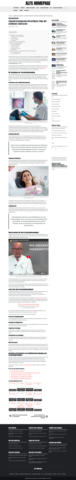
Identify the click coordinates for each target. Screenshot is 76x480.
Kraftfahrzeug (16, 7)
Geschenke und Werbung (44, 7)
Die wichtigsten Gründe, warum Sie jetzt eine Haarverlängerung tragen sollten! (25, 372)
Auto (52, 96)
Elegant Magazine (43, 478)
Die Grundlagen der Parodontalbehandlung (16, 35)
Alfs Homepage (38, 3)
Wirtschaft (15, 10)
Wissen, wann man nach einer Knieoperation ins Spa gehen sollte (61, 82)
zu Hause (32, 310)
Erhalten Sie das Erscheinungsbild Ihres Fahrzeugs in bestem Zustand (61, 24)
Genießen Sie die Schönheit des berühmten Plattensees (18, 455)
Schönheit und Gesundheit (30, 7)
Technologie (22, 7)
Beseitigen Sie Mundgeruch (16, 45)
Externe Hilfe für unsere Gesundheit (17, 370)
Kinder (38, 7)
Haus (51, 7)
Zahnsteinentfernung (39, 297)
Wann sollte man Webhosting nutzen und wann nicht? (61, 59)
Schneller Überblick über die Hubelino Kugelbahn (37, 448)
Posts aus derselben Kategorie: (16, 52)
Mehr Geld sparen (14, 49)
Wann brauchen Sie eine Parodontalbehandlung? (17, 41)
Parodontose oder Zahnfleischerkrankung (18, 36)
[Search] (65, 8)
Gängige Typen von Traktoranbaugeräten (15, 436)
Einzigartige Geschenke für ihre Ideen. (61, 36)
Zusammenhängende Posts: (16, 53)
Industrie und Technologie (57, 7)
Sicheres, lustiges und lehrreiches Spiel (35, 443)
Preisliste (53, 169)
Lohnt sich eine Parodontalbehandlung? (16, 43)
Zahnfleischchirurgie (15, 37)
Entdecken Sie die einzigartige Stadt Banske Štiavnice (17, 460)
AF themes (49, 478)
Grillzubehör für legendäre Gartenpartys (15, 445)
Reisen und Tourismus (55, 113)
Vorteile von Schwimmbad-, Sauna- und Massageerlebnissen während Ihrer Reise (61, 72)
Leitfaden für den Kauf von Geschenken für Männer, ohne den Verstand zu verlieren (57, 448)
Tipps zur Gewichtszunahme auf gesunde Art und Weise (21, 374)
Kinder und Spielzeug (55, 108)
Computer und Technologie (56, 99)
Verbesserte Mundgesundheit (16, 44)
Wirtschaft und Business (56, 120)
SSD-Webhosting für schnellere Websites (60, 65)
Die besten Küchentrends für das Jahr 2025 (61, 48)
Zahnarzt (44, 67)
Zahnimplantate (14, 40)
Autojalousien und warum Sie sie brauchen (19, 415)
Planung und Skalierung (15, 39)
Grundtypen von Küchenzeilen (61, 53)
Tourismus (21, 10)
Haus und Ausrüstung (55, 104)
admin (11, 26)
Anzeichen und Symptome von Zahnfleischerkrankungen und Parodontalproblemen (23, 50)
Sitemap (53, 143)
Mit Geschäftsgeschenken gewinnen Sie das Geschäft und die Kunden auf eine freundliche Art (38, 462)
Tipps (53, 118)
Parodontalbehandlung (27, 364)
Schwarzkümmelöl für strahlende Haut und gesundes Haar (21, 376)
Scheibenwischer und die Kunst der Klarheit (60, 30)
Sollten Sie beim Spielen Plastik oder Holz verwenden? (38, 445)
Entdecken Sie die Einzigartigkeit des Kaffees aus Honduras (38, 416)
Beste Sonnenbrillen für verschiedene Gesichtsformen (21, 378)
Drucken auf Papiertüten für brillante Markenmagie (61, 42)
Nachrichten (26, 10)
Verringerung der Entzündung (16, 48)
